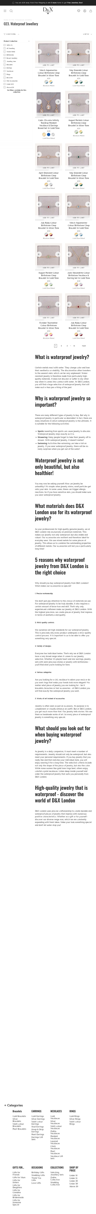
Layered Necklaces (55, 1142)
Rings (8, 74)
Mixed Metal (11, 52)
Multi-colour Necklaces (56, 1127)
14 (74, 346)
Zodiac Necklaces (55, 1132)
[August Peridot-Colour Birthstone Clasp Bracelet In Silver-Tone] (78, 104)
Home (6, 20)
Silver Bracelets (17, 1120)
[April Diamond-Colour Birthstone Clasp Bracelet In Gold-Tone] (48, 156)
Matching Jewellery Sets (57, 1173)
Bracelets (9, 65)
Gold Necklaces (55, 1117)
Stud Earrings (38, 1127)
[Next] (58, 52)
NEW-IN (9, 45)
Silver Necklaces (55, 1122)
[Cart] (90, 11)
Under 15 (73, 1178)
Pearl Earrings (38, 1134)
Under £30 (10, 84)
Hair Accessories (12, 81)
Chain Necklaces (55, 1147)
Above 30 (74, 1186)
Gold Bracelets (19, 1116)
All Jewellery (11, 48)
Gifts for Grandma (17, 1191)
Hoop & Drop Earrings (38, 1130)
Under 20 (74, 1181)
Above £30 (10, 87)
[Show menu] (5, 11)
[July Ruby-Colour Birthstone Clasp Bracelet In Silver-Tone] (48, 206)
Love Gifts (36, 1183)
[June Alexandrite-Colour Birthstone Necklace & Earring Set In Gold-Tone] (78, 256)
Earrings (9, 68)
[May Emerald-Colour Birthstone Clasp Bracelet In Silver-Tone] (78, 156)
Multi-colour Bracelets (18, 1125)
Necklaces (10, 71)
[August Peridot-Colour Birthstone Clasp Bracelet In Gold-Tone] (48, 256)
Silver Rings (75, 1119)
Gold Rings (75, 1116)
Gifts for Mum (19, 1177)
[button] (11, 11)
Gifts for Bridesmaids (18, 1196)
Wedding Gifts (38, 1175)
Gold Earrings (38, 1116)
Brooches (10, 78)
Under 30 (74, 1184)
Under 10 (73, 1175)
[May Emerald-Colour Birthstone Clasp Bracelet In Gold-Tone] (78, 54)
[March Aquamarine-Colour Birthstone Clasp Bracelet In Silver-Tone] (48, 54)
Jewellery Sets (11, 61)
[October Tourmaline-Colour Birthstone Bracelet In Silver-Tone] (48, 306)
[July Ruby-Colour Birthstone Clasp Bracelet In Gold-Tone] (78, 306)
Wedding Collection (55, 1183)
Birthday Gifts (38, 1172)
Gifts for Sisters (16, 1181)
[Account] (84, 11)
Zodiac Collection (55, 1178)
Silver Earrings (38, 1119)
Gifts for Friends (16, 1173)
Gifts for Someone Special (17, 1202)
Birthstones (10, 55)
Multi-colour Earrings (37, 1123)
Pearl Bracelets (19, 1129)
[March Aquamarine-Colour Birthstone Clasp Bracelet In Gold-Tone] (78, 206)
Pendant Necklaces (55, 1137)
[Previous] (39, 52)
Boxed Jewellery (12, 58)
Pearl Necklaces (55, 1152)
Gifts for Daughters (17, 1186)
